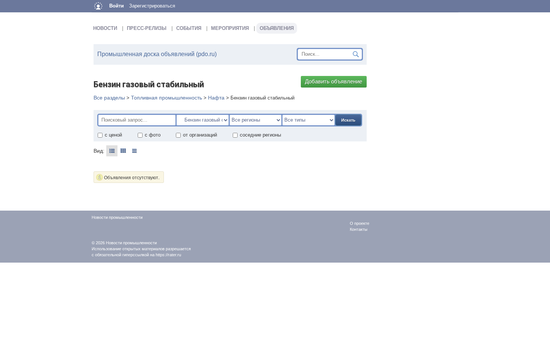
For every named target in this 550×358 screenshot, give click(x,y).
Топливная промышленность (166, 98)
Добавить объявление (333, 82)
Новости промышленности (131, 243)
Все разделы (109, 98)
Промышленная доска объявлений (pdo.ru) (157, 54)
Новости (105, 28)
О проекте (359, 223)
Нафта (216, 98)
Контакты (358, 229)
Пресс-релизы (146, 28)
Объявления (277, 28)
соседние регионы (260, 135)
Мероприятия (230, 28)
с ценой (113, 135)
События (188, 28)
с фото (153, 135)
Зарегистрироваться (152, 6)
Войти (116, 6)
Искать (348, 120)
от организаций (200, 135)
